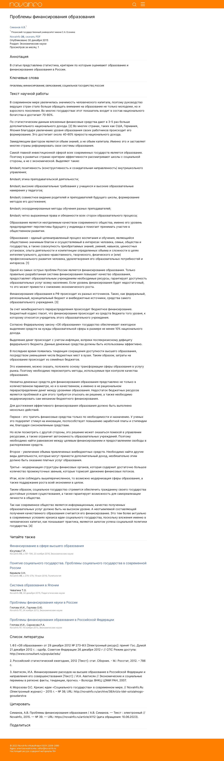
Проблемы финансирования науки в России (44, 602)
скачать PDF (33, 36)
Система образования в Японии (34, 585)
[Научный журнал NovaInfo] (70, 4)
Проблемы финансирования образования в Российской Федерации (62, 620)
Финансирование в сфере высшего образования (47, 546)
